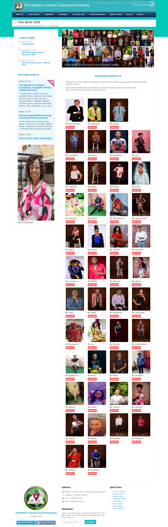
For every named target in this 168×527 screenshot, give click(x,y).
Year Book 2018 (28, 44)
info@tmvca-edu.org (77, 501)
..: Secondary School (118, 499)
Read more (70, 127)
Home (99, 3)
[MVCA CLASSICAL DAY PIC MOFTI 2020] (108, 48)
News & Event (106, 3)
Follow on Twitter (27, 522)
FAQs (113, 3)
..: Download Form (117, 509)
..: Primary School (117, 496)
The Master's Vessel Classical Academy (26, 25)
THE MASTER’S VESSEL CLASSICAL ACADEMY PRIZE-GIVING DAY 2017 (35, 87)
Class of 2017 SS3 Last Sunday (35, 138)
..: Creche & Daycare (118, 491)
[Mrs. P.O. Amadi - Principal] (36, 182)
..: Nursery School (117, 494)
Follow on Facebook (47, 522)
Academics (42, 25)
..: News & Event (117, 504)
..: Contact (119, 3)
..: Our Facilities (116, 501)
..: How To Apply (116, 506)
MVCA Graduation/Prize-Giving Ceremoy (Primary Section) (35, 116)
